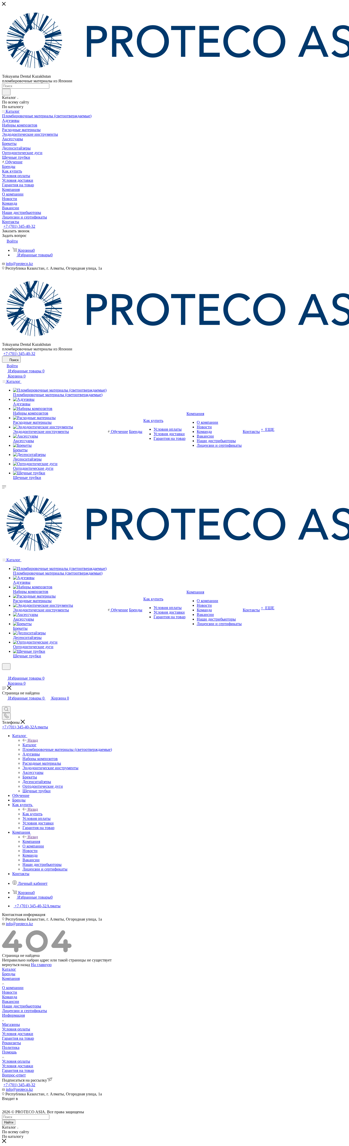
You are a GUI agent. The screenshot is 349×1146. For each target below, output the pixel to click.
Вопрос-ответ (14, 1075)
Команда (9, 997)
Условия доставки (17, 1034)
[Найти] (6, 92)
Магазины (11, 1024)
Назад (33, 740)
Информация (13, 1015)
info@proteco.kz (19, 263)
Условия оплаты (16, 1029)
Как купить (32, 814)
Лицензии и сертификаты (24, 1011)
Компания (31, 841)
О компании (13, 987)
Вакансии (10, 1001)
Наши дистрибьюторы (21, 1006)
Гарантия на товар (18, 1038)
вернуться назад (16, 964)
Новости (9, 992)
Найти (8, 1122)
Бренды (8, 974)
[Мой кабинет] (4, 673)
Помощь (9, 1052)
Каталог (29, 745)
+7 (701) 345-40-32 (19, 226)
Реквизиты (11, 1043)
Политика (10, 1047)
